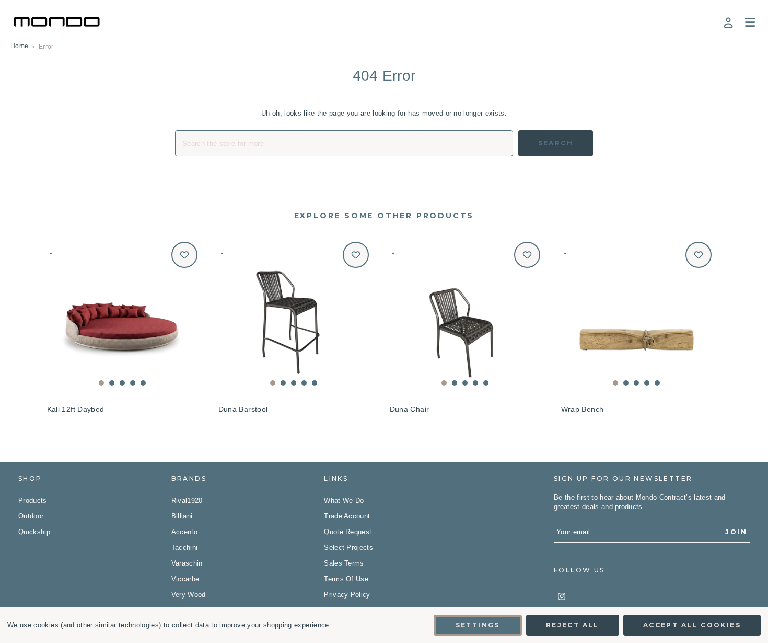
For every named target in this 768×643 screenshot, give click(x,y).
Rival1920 (187, 500)
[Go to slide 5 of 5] (143, 383)
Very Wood (188, 595)
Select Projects (348, 547)
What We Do (344, 500)
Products (32, 500)
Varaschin (187, 563)
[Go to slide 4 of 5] (132, 383)
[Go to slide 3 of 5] (122, 383)
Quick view (122, 317)
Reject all (572, 625)
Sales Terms (344, 563)
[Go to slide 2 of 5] (111, 383)
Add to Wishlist (184, 255)
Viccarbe (185, 579)
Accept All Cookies (692, 625)
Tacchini (184, 547)
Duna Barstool (243, 409)
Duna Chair (409, 409)
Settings (478, 625)
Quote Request (347, 532)
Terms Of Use (346, 579)
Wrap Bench (582, 409)
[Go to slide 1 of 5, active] (101, 383)
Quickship (34, 532)
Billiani (182, 516)
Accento (184, 532)
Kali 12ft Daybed (75, 409)
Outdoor (30, 516)
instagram (561, 596)
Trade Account (347, 516)
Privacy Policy (347, 595)
